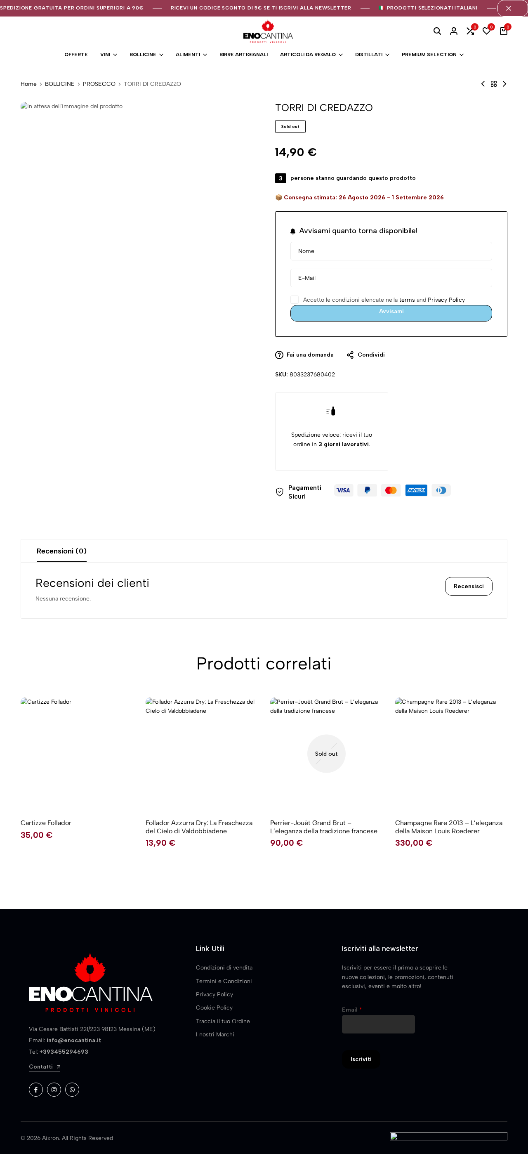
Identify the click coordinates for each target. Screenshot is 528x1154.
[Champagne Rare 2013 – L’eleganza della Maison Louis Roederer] (451, 754)
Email (352, 1009)
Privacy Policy (446, 299)
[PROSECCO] (494, 84)
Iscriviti (361, 1059)
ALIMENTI (188, 54)
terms (407, 299)
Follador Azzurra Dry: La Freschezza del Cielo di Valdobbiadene (199, 827)
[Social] (36, 1090)
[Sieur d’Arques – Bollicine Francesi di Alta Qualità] (483, 84)
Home (29, 84)
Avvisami (391, 311)
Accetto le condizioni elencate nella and (383, 299)
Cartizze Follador (46, 823)
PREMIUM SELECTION (429, 54)
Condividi (371, 354)
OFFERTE (76, 54)
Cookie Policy (214, 1007)
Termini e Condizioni (224, 981)
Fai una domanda (310, 354)
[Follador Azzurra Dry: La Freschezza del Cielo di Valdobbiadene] (202, 754)
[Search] (437, 31)
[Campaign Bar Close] (512, 8)
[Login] (454, 31)
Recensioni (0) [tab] (62, 551)
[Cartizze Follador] (77, 754)
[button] (470, 31)
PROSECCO (99, 84)
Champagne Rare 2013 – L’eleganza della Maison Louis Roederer (448, 827)
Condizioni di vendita (224, 967)
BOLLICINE (143, 54)
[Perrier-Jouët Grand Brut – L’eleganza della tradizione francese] (326, 754)
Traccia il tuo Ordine (223, 1021)
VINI (105, 54)
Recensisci (469, 586)
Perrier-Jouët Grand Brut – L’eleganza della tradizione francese (323, 827)
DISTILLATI (368, 54)
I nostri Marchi (215, 1034)
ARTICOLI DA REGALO (308, 54)
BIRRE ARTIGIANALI (243, 54)
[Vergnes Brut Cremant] (504, 84)
